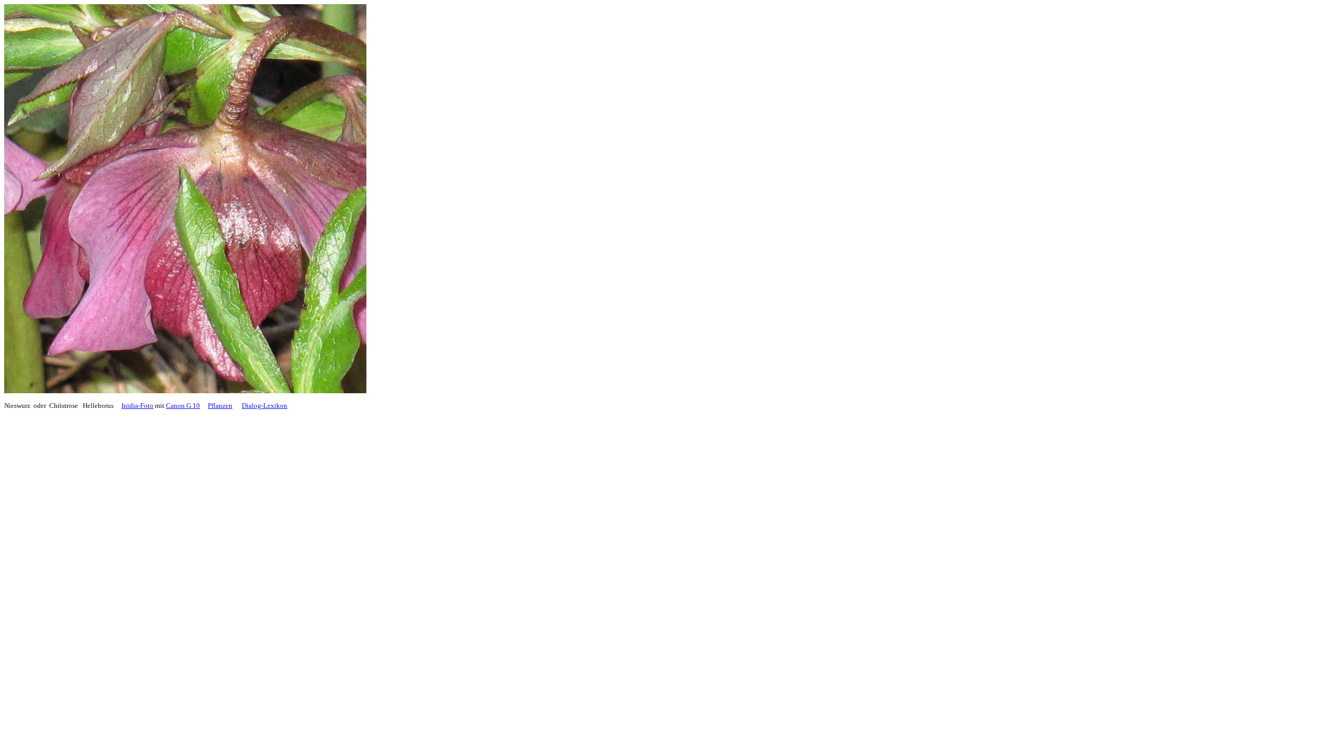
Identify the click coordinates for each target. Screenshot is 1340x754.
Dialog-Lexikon (264, 405)
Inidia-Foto (137, 405)
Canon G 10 (183, 405)
